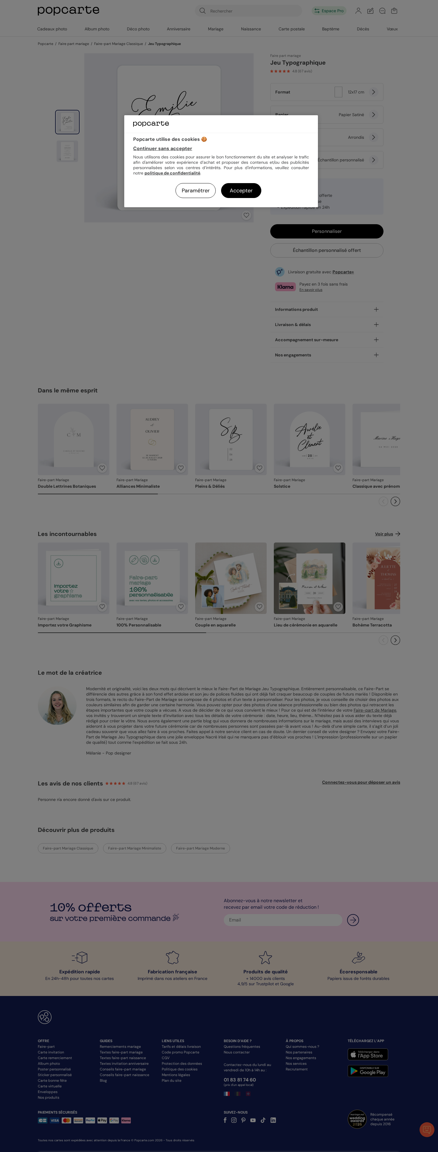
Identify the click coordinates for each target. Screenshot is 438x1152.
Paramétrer (196, 190)
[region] (221, 161)
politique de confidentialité (172, 173)
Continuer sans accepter (162, 148)
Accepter (241, 190)
